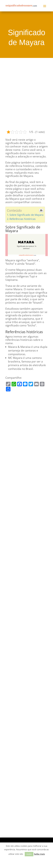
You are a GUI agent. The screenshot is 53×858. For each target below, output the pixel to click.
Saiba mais (39, 854)
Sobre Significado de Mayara (26, 214)
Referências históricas (22, 219)
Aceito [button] (29, 854)
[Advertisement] (26, 93)
